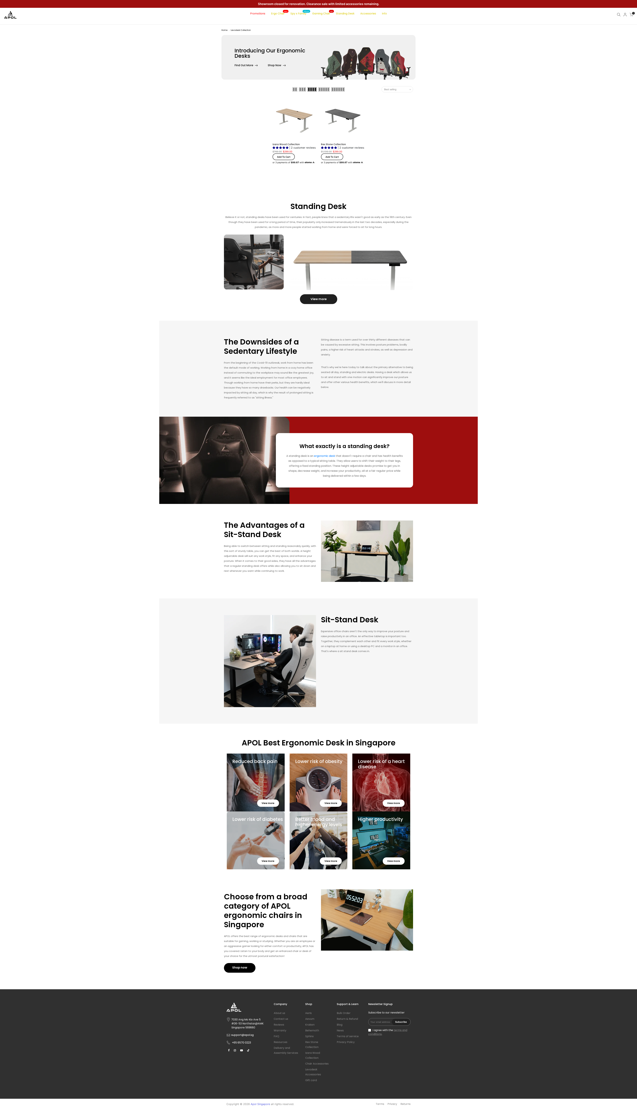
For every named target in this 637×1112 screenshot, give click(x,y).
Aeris (308, 1013)
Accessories (368, 13)
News (340, 1030)
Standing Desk (345, 13)
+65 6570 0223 (241, 1042)
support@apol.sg (242, 1035)
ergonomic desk (324, 456)
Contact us (281, 1019)
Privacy (392, 1104)
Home (224, 30)
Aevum (309, 1019)
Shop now (239, 967)
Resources (280, 1042)
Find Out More (244, 65)
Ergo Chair (279, 13)
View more (319, 299)
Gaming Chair (322, 13)
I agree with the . (387, 1032)
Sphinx (309, 1036)
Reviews (279, 1025)
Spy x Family (299, 13)
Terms (380, 1104)
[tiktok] (229, 1050)
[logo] (247, 1008)
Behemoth (312, 1030)
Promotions (257, 13)
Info (384, 13)
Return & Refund (347, 1019)
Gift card (311, 1080)
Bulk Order (344, 1013)
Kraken (310, 1025)
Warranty (280, 1030)
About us (279, 1013)
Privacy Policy (346, 1042)
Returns (405, 1104)
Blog (339, 1025)
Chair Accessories (317, 1064)
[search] (619, 15)
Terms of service (348, 1036)
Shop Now (274, 65)
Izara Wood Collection (286, 144)
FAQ (276, 1036)
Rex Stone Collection (333, 144)
